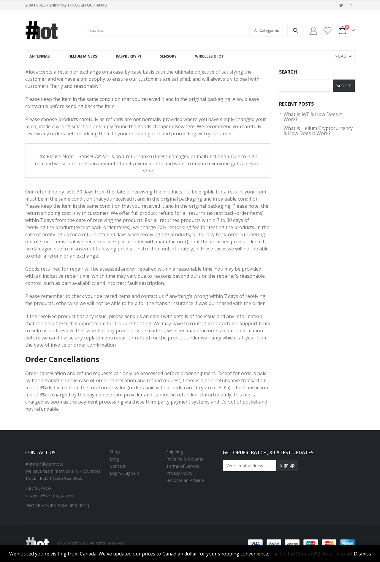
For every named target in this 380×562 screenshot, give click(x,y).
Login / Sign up (124, 473)
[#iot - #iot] (41, 30)
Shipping (174, 452)
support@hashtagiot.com (50, 495)
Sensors (168, 56)
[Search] (295, 30)
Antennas (39, 56)
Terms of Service (182, 466)
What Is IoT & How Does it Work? (313, 117)
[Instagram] (350, 5)
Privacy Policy (179, 473)
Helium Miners (82, 56)
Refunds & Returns (184, 459)
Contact (118, 466)
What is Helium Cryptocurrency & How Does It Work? (318, 131)
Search (288, 72)
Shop (115, 452)
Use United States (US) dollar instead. (311, 553)
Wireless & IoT (209, 56)
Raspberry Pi (128, 56)
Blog (114, 459)
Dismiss (362, 553)
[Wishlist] (327, 30)
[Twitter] (341, 5)
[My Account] (313, 30)
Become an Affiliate (185, 480)
